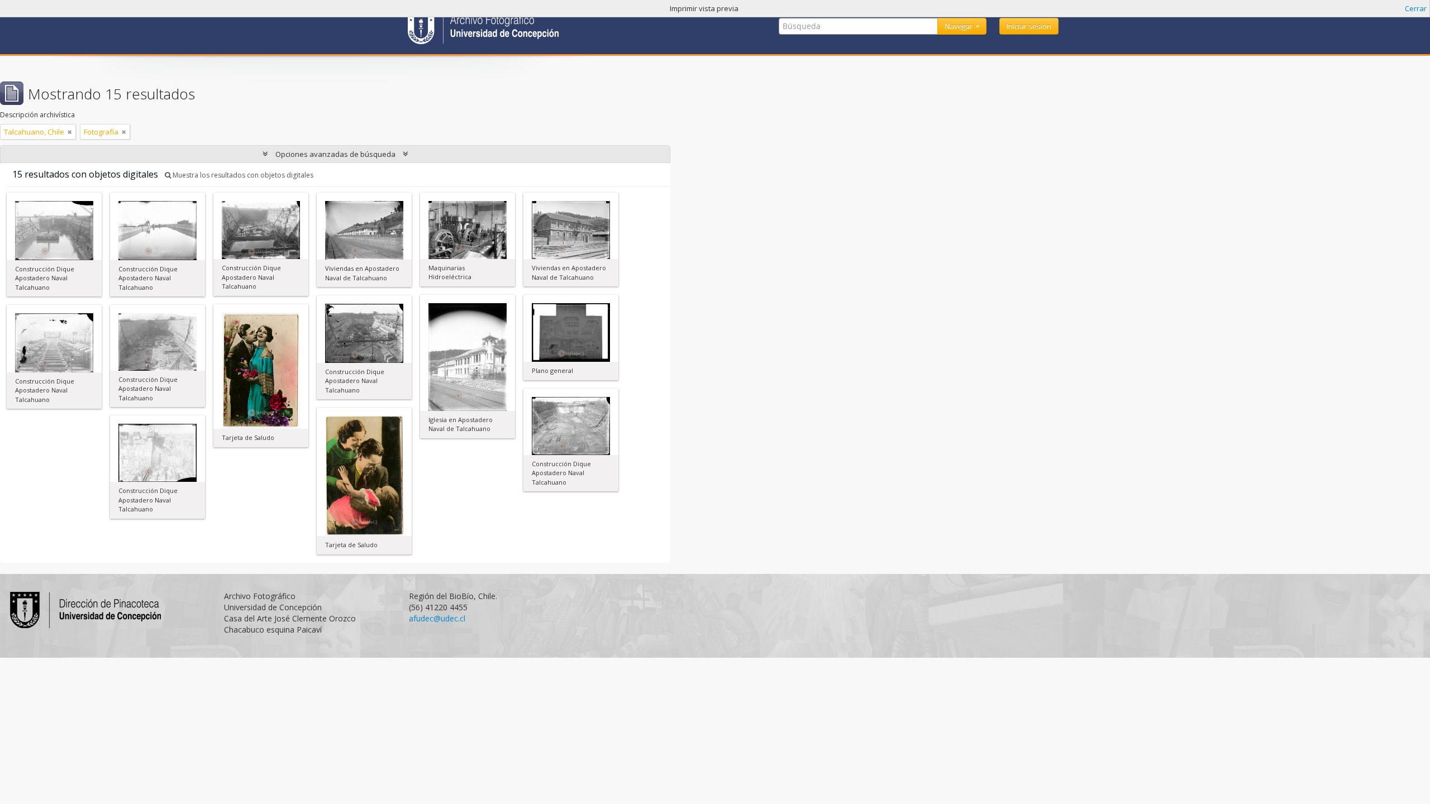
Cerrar (1416, 8)
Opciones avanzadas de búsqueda (335, 154)
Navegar (959, 26)
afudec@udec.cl (437, 618)
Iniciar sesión (1029, 26)
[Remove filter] (70, 131)
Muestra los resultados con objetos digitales (242, 175)
